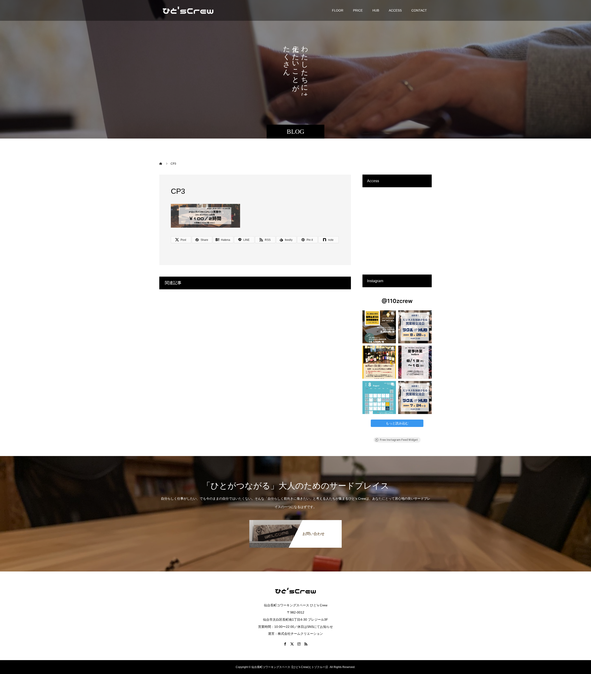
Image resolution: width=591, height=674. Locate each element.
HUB (375, 10)
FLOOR (337, 10)
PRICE (358, 10)
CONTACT (419, 10)
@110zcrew (397, 301)
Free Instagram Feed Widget (399, 439)
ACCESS (395, 10)
